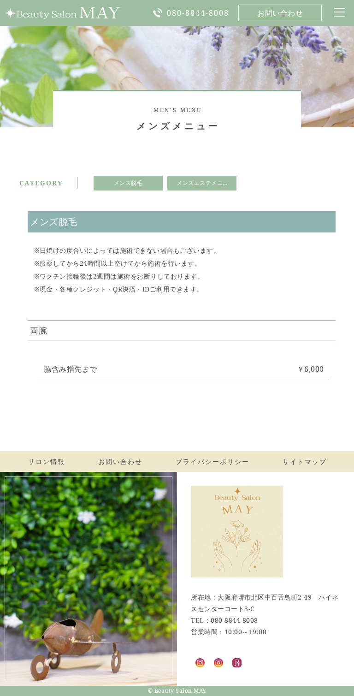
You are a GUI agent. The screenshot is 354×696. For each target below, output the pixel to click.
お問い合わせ (280, 13)
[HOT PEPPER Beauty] (237, 661)
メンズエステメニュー (205, 183)
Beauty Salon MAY (180, 691)
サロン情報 (46, 461)
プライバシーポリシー (212, 461)
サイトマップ (305, 461)
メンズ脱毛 (128, 183)
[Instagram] (200, 661)
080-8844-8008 (198, 13)
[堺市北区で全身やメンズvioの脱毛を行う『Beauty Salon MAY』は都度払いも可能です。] (62, 13)
